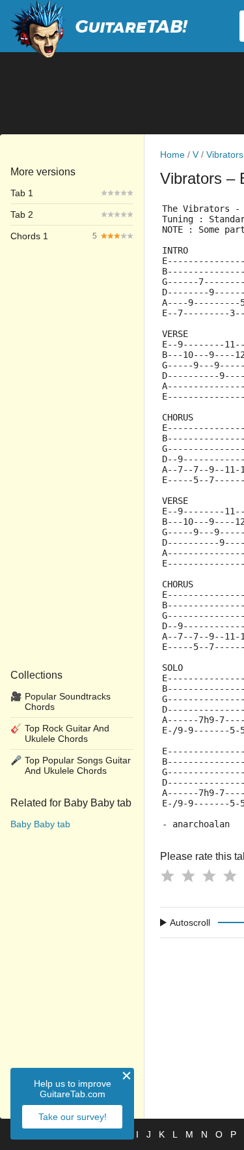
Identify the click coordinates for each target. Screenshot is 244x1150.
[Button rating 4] (229, 875)
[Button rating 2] (188, 875)
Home (172, 154)
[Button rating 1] (167, 875)
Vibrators (224, 154)
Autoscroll (190, 922)
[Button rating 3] (208, 875)
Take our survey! (72, 1117)
